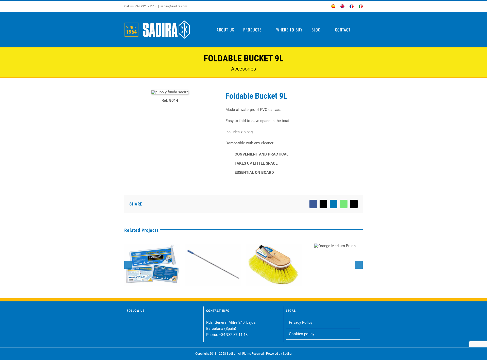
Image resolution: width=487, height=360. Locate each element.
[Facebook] (130, 323)
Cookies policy (301, 334)
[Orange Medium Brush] (335, 246)
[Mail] (168, 323)
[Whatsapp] (159, 323)
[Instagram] (139, 323)
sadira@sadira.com (173, 6)
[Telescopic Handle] (213, 265)
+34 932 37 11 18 (233, 334)
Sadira (287, 353)
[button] (361, 29)
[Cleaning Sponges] (152, 265)
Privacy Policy (300, 322)
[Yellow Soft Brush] (274, 265)
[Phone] (178, 323)
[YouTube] (149, 323)
